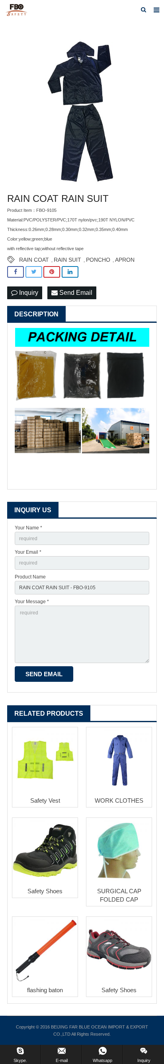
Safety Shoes (44, 891)
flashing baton (45, 990)
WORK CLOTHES (119, 800)
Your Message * (32, 601)
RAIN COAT (34, 260)
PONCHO (98, 260)
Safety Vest (45, 800)
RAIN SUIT (67, 260)
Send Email (75, 292)
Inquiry (28, 292)
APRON (125, 260)
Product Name (30, 577)
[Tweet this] (33, 272)
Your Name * (28, 528)
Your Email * (28, 552)
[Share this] (15, 272)
